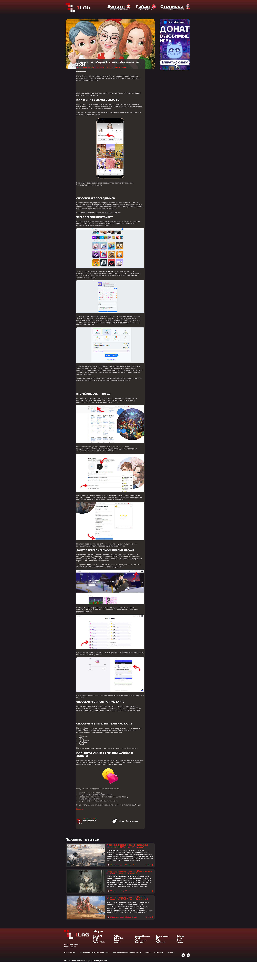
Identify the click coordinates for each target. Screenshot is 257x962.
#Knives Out (130, 864)
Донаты (80, 809)
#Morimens (129, 891)
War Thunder (161, 942)
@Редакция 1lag (90, 818)
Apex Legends (140, 940)
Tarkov (158, 940)
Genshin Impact (162, 936)
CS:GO (96, 940)
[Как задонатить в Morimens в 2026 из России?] (86, 892)
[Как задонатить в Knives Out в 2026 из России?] (86, 866)
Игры (178, 940)
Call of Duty (119, 938)
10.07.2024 (94, 67)
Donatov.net (107, 271)
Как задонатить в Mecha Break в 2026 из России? (127, 898)
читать (148, 864)
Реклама (170, 953)
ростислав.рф (70, 946)
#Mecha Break (131, 917)
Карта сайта (69, 953)
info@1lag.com (101, 960)
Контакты (158, 953)
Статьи (179, 938)
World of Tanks (99, 942)
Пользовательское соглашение (126, 953)
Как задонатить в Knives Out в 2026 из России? (127, 846)
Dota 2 (116, 940)
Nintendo (180, 936)
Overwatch (139, 942)
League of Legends (142, 936)
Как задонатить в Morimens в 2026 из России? (129, 872)
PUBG (95, 938)
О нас (147, 953)
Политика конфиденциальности (94, 953)
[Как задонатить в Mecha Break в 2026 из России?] (86, 918)
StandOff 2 (97, 936)
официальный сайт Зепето (98, 565)
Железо (179, 942)
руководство (96, 710)
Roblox (117, 936)
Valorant (117, 942)
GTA (157, 938)
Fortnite (138, 938)
